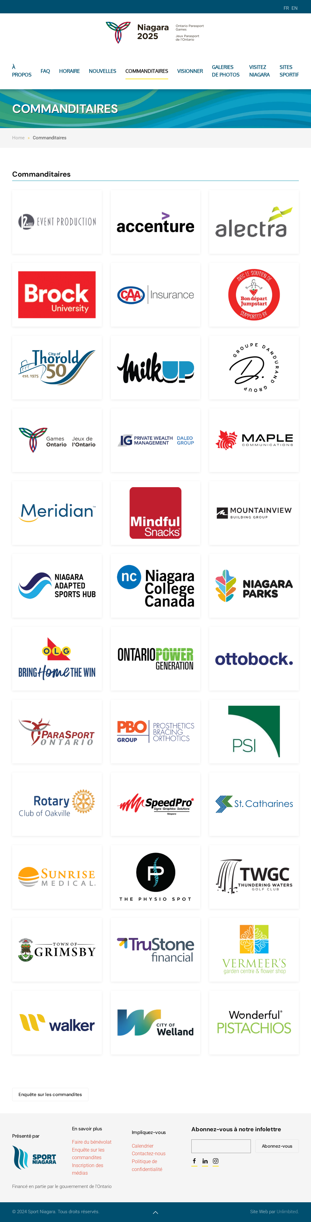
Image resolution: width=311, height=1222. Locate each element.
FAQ (45, 71)
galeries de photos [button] (226, 71)
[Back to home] (155, 31)
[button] (155, 1213)
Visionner (190, 71)
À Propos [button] (22, 71)
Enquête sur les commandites (50, 1094)
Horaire (69, 71)
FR (287, 8)
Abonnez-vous (277, 1146)
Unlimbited (287, 1211)
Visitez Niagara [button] (259, 71)
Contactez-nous (149, 1153)
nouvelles (102, 71)
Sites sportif (289, 71)
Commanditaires (146, 71)
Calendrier (142, 1146)
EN (295, 8)
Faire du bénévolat (91, 1142)
